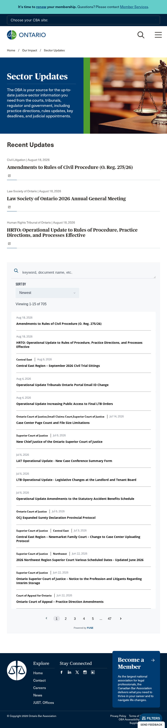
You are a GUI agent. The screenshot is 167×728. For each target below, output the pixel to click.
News (37, 695)
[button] (120, 618)
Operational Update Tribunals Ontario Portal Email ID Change (62, 385)
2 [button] (66, 618)
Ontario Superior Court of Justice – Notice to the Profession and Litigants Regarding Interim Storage (79, 581)
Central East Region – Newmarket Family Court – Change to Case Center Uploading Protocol (78, 539)
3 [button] (75, 618)
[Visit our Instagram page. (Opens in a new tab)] (87, 671)
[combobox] (83, 273)
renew (41, 7)
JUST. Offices (43, 703)
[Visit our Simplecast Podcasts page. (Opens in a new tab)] (93, 671)
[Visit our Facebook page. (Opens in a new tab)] (64, 671)
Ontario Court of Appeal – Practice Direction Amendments (60, 602)
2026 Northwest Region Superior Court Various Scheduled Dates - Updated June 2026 (80, 560)
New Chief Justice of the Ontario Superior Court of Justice (59, 442)
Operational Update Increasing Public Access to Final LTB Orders (64, 404)
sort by (21, 284)
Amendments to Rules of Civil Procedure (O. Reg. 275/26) (59, 324)
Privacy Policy (118, 716)
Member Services (134, 7)
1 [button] (56, 618)
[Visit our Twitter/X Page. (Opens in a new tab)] (79, 671)
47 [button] (109, 618)
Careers (39, 688)
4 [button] (84, 618)
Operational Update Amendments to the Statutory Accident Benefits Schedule (75, 499)
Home (11, 50)
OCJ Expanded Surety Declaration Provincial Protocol (55, 518)
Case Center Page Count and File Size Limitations (53, 423)
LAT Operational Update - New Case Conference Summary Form (64, 461)
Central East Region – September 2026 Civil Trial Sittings (58, 366)
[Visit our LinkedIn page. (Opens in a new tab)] (71, 671)
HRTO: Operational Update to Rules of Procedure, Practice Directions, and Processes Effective (79, 344)
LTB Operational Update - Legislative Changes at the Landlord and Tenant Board (76, 480)
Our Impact (29, 50)
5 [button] (93, 618)
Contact (39, 680)
